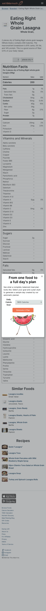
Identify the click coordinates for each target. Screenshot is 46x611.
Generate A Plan (23, 310)
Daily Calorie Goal (9, 302)
